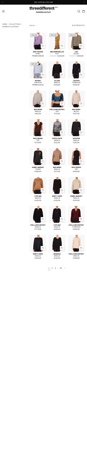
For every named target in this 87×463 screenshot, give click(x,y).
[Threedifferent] (43, 11)
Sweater (38, 82)
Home (4, 24)
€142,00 (57, 258)
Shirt (38, 54)
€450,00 (76, 229)
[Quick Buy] (43, 46)
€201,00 (38, 200)
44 (61, 268)
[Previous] (3, 2)
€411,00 (38, 113)
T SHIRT (38, 169)
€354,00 (76, 258)
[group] (43, 2)
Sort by (32, 25)
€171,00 (57, 171)
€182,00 (38, 258)
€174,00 (38, 142)
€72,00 (57, 113)
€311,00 (76, 142)
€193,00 (57, 85)
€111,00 (57, 142)
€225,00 (76, 200)
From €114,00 (38, 85)
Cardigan (76, 82)
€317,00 (76, 113)
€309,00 (76, 171)
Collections (15, 24)
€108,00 (76, 85)
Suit (57, 54)
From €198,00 (38, 56)
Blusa (76, 111)
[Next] (84, 2)
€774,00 (38, 229)
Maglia (57, 82)
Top (57, 111)
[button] (78, 11)
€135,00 (57, 200)
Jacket (76, 54)
